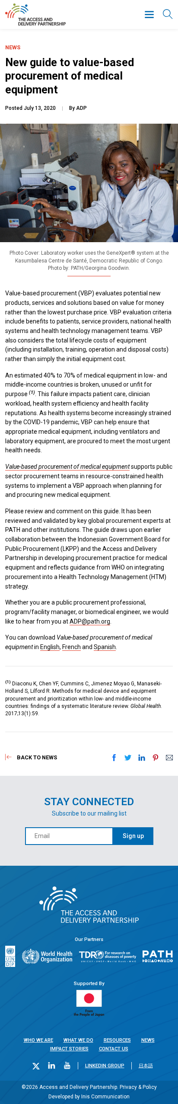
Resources (117, 1040)
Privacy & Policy (138, 1087)
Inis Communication (105, 1097)
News (148, 1040)
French (71, 646)
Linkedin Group (104, 1066)
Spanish (105, 646)
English (50, 646)
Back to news (37, 757)
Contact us (113, 1049)
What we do (78, 1040)
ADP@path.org (90, 621)
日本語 (146, 1066)
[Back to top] (162, 1088)
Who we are (38, 1040)
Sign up (133, 835)
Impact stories (69, 1049)
